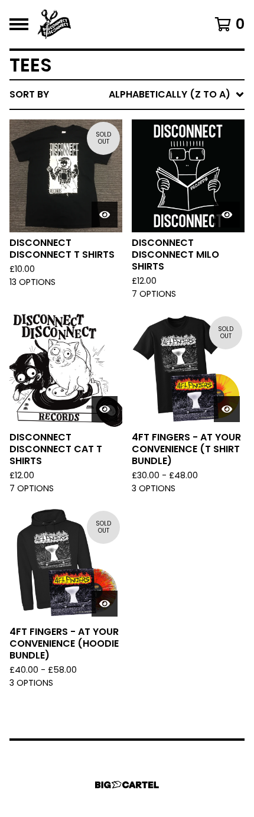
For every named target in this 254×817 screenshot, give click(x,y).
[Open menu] (18, 24)
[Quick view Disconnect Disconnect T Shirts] (105, 215)
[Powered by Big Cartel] (127, 784)
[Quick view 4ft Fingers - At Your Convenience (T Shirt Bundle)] (227, 409)
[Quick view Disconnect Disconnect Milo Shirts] (227, 215)
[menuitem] (127, 94)
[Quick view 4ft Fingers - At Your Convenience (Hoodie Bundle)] (105, 604)
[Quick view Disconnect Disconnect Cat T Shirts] (105, 409)
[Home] (54, 24)
